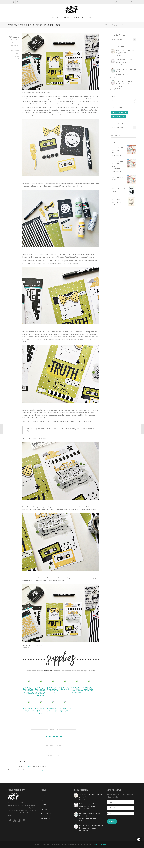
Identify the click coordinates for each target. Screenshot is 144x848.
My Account (117, 2)
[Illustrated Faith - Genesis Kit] (65, 681)
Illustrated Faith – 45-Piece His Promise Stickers (53, 710)
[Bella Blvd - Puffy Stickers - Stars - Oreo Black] (65, 702)
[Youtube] (14, 2)
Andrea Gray (15, 40)
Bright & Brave (14, 45)
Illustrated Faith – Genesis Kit (65, 688)
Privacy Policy (45, 818)
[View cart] (90, 17)
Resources (67, 17)
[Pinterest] (17, 2)
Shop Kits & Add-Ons (118, 116)
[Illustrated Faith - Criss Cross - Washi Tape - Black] (41, 702)
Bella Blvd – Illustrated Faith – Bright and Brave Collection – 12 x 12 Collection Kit (29, 690)
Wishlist (126, 2)
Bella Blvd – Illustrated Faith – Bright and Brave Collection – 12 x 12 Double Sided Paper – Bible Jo (41, 691)
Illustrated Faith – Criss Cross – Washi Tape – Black (41, 711)
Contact (43, 805)
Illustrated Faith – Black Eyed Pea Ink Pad (29, 710)
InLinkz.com (25, 719)
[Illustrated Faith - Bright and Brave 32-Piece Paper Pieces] (53, 681)
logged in (30, 766)
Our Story (44, 795)
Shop (59, 17)
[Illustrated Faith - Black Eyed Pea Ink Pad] (29, 702)
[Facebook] (10, 2)
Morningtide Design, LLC (102, 844)
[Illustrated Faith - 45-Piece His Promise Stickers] (53, 702)
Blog (52, 17)
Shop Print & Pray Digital (119, 112)
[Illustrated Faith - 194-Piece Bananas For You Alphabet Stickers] (77, 681)
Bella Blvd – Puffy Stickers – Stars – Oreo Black (65, 710)
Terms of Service (46, 814)
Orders (133, 2)
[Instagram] (21, 2)
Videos (76, 17)
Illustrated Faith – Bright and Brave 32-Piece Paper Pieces (53, 689)
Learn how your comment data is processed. (50, 770)
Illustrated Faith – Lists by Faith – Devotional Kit (89, 689)
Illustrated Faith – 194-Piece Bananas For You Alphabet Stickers (77, 689)
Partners (44, 809)
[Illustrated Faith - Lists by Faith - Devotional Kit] (89, 681)
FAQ (42, 800)
